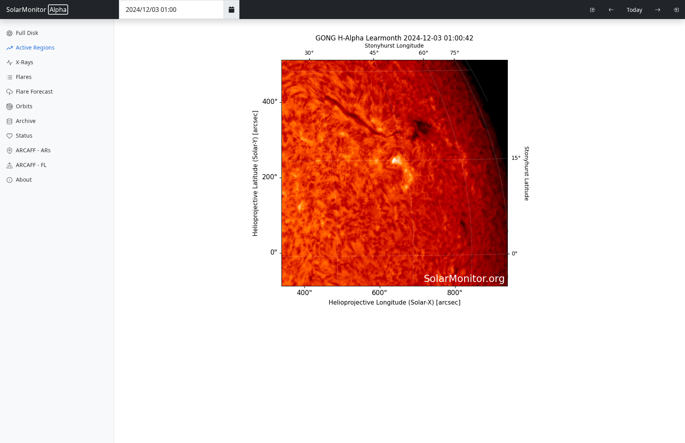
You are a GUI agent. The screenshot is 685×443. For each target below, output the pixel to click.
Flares (23, 77)
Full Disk (26, 32)
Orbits (23, 106)
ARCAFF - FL (30, 165)
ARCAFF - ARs (32, 150)
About (23, 179)
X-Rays (23, 62)
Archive (25, 121)
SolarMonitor (36, 9)
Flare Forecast (33, 91)
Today (634, 9)
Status (23, 135)
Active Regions (34, 47)
